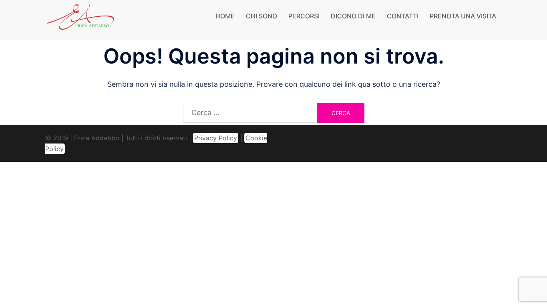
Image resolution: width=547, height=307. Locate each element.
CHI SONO (261, 16)
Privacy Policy (215, 138)
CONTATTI (402, 16)
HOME (225, 16)
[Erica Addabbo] (81, 19)
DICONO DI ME (353, 16)
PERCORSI (304, 16)
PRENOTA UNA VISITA (463, 16)
